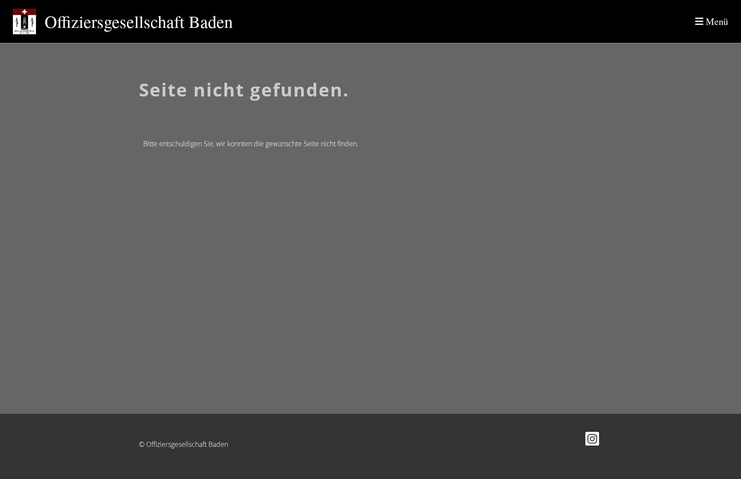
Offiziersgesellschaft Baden (139, 21)
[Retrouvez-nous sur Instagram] (592, 440)
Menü (715, 21)
